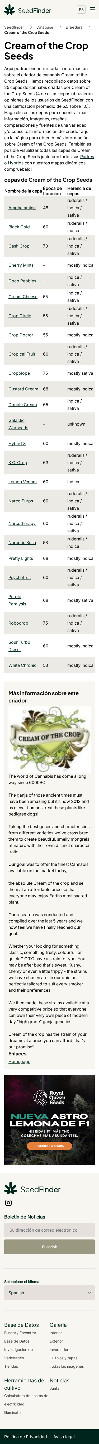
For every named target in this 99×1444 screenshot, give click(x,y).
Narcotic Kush (22, 542)
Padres (87, 156)
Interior (56, 1332)
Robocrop (18, 623)
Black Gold (19, 226)
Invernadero (60, 1349)
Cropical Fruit (21, 354)
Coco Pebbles (22, 280)
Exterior (56, 1341)
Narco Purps (20, 500)
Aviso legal (64, 1436)
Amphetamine (22, 207)
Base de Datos (16, 1341)
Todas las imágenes (67, 1366)
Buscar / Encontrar (20, 1332)
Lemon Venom (22, 481)
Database (44, 27)
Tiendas (11, 1366)
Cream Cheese (22, 296)
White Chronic (22, 665)
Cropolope (19, 373)
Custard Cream (23, 388)
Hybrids (15, 162)
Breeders (74, 27)
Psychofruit (19, 577)
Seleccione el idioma (21, 1281)
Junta (54, 1388)
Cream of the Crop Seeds (26, 32)
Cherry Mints (21, 265)
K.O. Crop (17, 462)
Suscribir (49, 1246)
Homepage (19, 1061)
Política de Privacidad (25, 1436)
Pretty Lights (20, 558)
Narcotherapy (22, 523)
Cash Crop (19, 246)
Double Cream (22, 404)
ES (81, 9)
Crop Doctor (20, 334)
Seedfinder (14, 27)
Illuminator (13, 1412)
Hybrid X (17, 443)
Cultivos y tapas (63, 1358)
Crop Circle (19, 315)
